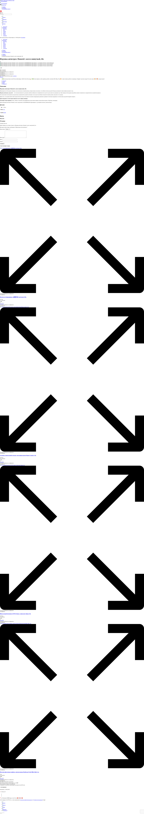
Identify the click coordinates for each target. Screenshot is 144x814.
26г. (4, 109)
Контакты (4, 7)
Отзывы (3, 6)
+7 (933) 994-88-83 (3, 1)
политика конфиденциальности (26, 799)
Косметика (4, 27)
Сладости (4, 55)
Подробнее (23, 37)
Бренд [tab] (3, 82)
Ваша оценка (3, 129)
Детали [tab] (3, 81)
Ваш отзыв (2, 137)
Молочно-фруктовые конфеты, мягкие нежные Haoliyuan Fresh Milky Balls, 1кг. (19, 772)
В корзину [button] (2, 303)
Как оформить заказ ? (6, 8)
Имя (1, 139)
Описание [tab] (4, 80)
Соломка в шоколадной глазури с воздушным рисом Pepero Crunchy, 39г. (18, 455)
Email (1, 141)
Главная (3, 54)
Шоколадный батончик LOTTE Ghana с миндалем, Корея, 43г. (15, 613)
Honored (1, 76)
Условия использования (37, 799)
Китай (4, 112)
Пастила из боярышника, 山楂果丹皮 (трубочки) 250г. (13, 297)
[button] (7, 71)
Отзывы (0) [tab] (4, 83)
